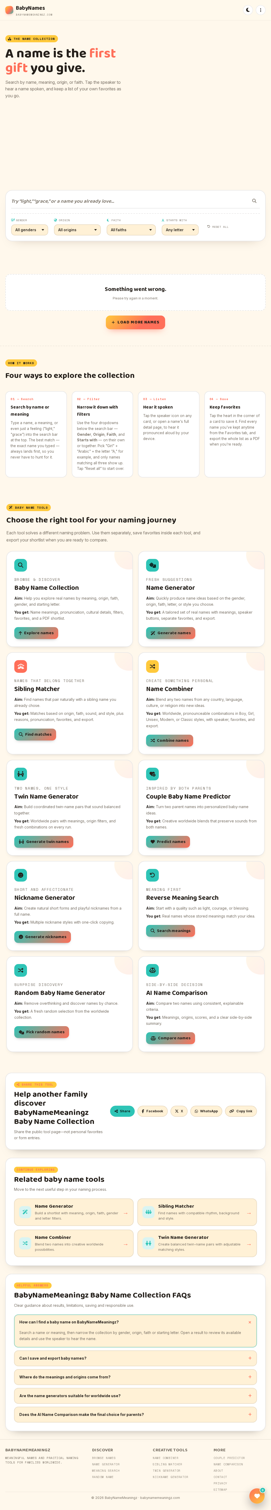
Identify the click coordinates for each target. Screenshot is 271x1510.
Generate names (174, 633)
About (218, 1471)
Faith (116, 220)
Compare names (174, 1038)
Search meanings (174, 931)
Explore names (39, 633)
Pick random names (45, 1032)
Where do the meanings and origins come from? (65, 1377)
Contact (220, 1477)
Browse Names (104, 1458)
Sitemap (220, 1490)
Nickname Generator (170, 1477)
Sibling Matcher (167, 1464)
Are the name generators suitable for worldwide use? (70, 1395)
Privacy (220, 1483)
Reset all (220, 227)
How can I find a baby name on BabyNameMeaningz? (69, 1322)
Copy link (244, 1111)
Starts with (176, 220)
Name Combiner (165, 1458)
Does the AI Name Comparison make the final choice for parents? (81, 1414)
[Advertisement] (135, 145)
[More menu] (261, 10)
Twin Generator (166, 1471)
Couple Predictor (229, 1458)
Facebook (154, 1111)
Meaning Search (106, 1471)
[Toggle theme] (248, 10)
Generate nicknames (45, 937)
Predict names (171, 842)
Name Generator (106, 1464)
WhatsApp (209, 1111)
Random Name (103, 1477)
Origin (64, 220)
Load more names (138, 322)
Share (125, 1111)
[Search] (254, 200)
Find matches (38, 734)
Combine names (173, 740)
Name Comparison (228, 1464)
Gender (21, 220)
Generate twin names (47, 842)
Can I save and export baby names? (53, 1358)
